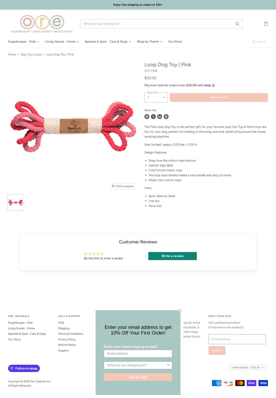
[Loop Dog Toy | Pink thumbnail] (16, 202)
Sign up (217, 350)
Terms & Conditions (70, 333)
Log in (260, 41)
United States (245, 367)
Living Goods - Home (60, 41)
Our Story (175, 41)
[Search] (237, 23)
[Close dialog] (180, 311)
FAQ (61, 322)
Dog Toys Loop (31, 54)
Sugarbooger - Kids (22, 41)
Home (12, 54)
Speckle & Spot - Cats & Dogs (107, 41)
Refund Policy (67, 345)
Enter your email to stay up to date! (130, 346)
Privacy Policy (67, 339)
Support (63, 350)
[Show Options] (168, 365)
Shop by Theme (148, 41)
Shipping (64, 328)
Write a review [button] (172, 256)
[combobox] (136, 365)
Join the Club (138, 377)
